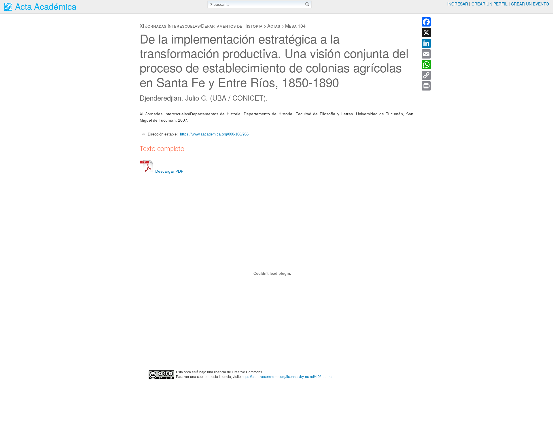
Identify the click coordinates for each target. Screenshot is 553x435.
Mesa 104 (295, 25)
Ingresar (457, 4)
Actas (273, 25)
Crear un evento (530, 4)
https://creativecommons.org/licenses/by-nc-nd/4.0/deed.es (287, 377)
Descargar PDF (169, 171)
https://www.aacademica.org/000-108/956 (214, 134)
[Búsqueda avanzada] (211, 4)
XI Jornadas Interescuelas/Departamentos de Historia (201, 25)
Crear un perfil (489, 4)
